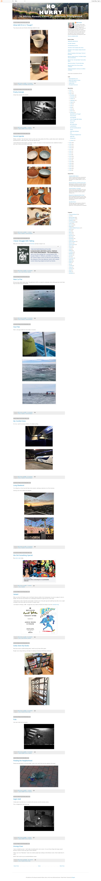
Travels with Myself (28, 233)
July (71, 103)
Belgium (70, 261)
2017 (70, 149)
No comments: (30, 83)
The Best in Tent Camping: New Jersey (75, 47)
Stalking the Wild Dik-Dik (73, 41)
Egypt (70, 226)
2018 (70, 147)
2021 (70, 142)
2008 (70, 165)
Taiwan (70, 267)
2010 (70, 161)
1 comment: (29, 127)
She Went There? (72, 201)
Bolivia (70, 237)
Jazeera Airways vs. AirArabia (75, 188)
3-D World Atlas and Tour (73, 45)
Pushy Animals (18, 92)
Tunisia (70, 247)
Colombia (71, 252)
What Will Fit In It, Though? (23, 25)
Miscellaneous (72, 218)
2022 (70, 93)
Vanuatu (70, 255)
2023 (70, 92)
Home (39, 866)
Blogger (73, 877)
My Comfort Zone (19, 421)
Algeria (70, 259)
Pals (14, 719)
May (71, 107)
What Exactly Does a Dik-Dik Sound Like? (77, 182)
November (72, 96)
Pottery (70, 271)
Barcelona (71, 235)
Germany (71, 268)
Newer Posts (16, 866)
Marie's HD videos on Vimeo (74, 80)
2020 (70, 144)
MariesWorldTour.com (73, 78)
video (70, 270)
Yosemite (71, 265)
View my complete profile (73, 36)
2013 (70, 156)
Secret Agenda (18, 136)
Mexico (19, 233)
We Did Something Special (23, 555)
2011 (70, 159)
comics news (18, 558)
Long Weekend (18, 485)
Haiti (70, 249)
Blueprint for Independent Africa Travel (76, 195)
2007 (70, 166)
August (71, 102)
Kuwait (70, 234)
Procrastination (25, 84)
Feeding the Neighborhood (22, 761)
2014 (70, 154)
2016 (70, 151)
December (72, 95)
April (71, 109)
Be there (33, 243)
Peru (70, 256)
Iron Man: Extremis (71, 43)
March (71, 110)
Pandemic (20, 84)
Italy (70, 264)
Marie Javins (79, 22)
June (71, 105)
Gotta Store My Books (21, 646)
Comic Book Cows (72, 81)
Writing (70, 250)
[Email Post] (35, 83)
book (70, 231)
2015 (70, 152)
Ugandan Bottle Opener (74, 176)
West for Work (30, 84)
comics (19, 271)
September (72, 100)
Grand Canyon (72, 244)
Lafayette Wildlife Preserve (23, 128)
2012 (70, 158)
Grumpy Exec (18, 846)
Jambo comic (71, 83)
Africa (70, 229)
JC (69, 215)
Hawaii (70, 240)
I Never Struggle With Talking (23, 241)
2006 (70, 168)
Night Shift (17, 799)
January (72, 140)
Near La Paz (17, 279)
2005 (70, 170)
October (72, 98)
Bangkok (71, 253)
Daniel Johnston (24, 271)
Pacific (70, 262)
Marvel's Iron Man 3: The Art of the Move (76, 63)
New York (71, 225)
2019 (70, 146)
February (72, 112)
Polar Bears (71, 258)
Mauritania (71, 273)
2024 (70, 90)
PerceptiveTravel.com (73, 84)
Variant (15, 594)
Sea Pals (16, 327)
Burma (70, 246)
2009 (70, 163)
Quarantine (71, 238)
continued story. (55, 604)
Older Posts (62, 866)
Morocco (70, 243)
